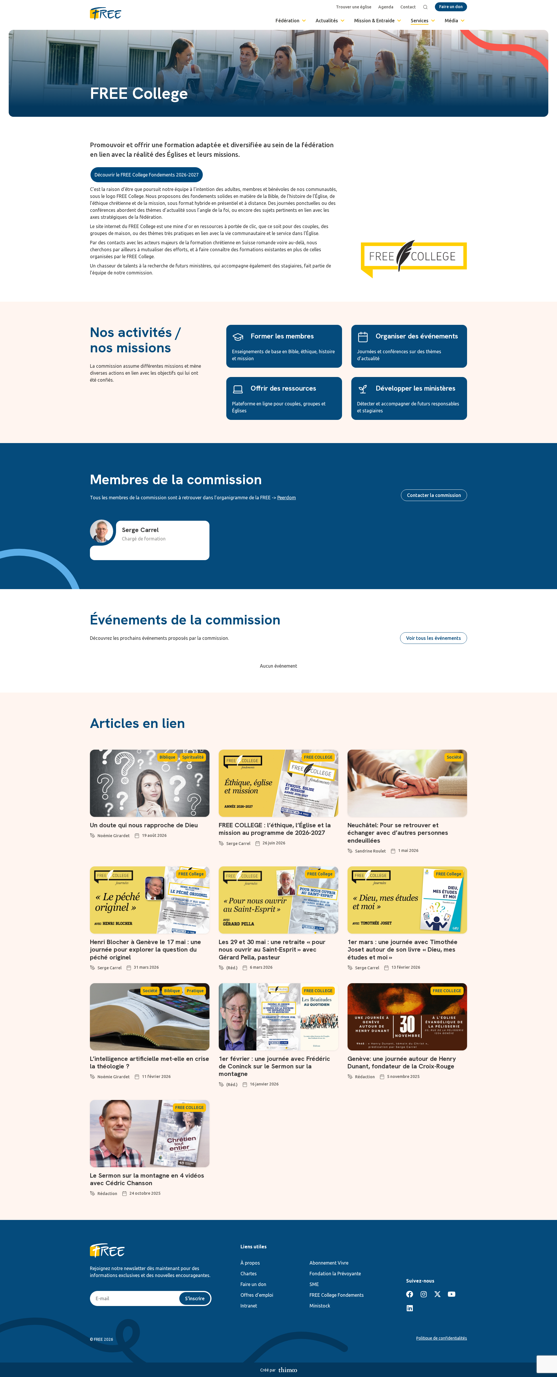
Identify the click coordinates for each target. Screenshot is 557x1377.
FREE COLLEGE (318, 757)
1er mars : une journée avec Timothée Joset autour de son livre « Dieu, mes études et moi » (402, 949)
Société (454, 757)
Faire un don (253, 1284)
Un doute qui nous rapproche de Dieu (144, 825)
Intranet (248, 1305)
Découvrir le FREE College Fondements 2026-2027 (147, 174)
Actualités (327, 20)
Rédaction (365, 1076)
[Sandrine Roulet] (350, 850)
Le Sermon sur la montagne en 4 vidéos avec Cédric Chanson (147, 1179)
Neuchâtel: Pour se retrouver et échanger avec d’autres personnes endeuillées (398, 833)
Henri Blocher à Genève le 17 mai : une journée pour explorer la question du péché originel (145, 949)
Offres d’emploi (256, 1295)
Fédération (287, 20)
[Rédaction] (350, 1075)
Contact (408, 7)
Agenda (385, 7)
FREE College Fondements (337, 1295)
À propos (250, 1262)
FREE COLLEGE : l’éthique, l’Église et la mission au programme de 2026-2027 (275, 829)
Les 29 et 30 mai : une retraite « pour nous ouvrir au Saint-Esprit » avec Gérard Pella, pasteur (272, 949)
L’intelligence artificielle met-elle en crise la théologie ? (149, 1062)
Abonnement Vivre (329, 1262)
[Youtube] (451, 1294)
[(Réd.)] (221, 966)
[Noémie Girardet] (92, 834)
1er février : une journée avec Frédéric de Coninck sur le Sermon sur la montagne (274, 1066)
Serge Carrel (238, 843)
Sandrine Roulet (370, 851)
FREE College (191, 874)
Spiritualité (193, 757)
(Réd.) (232, 968)
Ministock (320, 1305)
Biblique (167, 757)
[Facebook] (409, 1294)
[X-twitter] (437, 1294)
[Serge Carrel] (221, 842)
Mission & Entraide (374, 20)
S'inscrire (195, 1298)
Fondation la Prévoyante (335, 1273)
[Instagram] (423, 1294)
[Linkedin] (409, 1308)
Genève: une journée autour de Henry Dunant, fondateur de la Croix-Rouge (402, 1062)
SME (314, 1284)
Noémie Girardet (113, 835)
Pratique (195, 990)
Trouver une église (353, 7)
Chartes (248, 1273)
